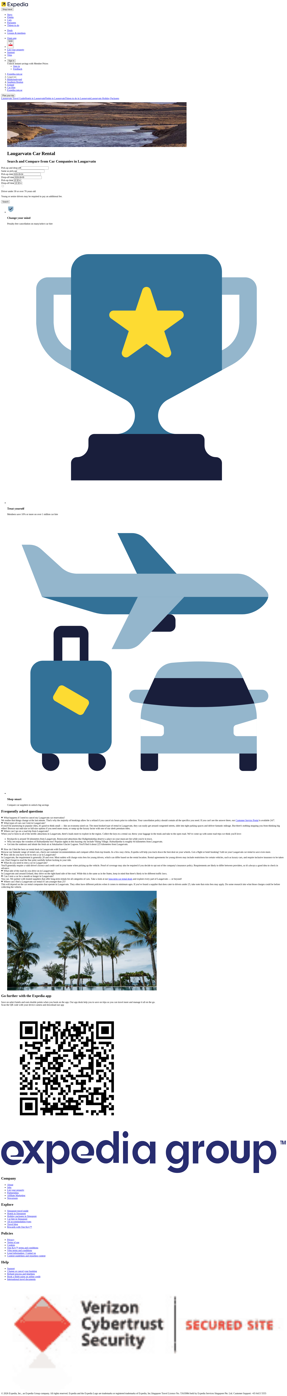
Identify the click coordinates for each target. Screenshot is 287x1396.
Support (11, 52)
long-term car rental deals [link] (120, 879)
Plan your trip (8, 95)
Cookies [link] (11, 1245)
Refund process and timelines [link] (21, 1274)
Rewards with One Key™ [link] (19, 1227)
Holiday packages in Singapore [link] (22, 1216)
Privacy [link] (10, 1239)
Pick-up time (7, 180)
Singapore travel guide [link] (17, 1211)
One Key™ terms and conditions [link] (22, 1247)
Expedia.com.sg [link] (14, 74)
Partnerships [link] (13, 1192)
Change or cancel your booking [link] (22, 1271)
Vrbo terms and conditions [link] (19, 1250)
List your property (15, 49)
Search (5, 202)
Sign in (11, 61)
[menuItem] (13, 98)
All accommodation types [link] (19, 1221)
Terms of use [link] (13, 1242)
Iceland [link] (10, 85)
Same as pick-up (9, 171)
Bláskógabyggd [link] (14, 79)
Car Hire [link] (11, 87)
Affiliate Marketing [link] (16, 1195)
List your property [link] (15, 1190)
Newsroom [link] (12, 1198)
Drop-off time (7, 183)
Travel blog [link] (12, 1224)
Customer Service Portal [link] (247, 820)
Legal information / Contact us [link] (21, 1253)
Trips (9, 55)
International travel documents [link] (21, 1279)
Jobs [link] (9, 1187)
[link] (32, 14)
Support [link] (11, 1268)
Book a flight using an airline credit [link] (23, 1276)
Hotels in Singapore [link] (16, 1213)
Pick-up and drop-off (11, 168)
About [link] (10, 1184)
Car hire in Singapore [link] (17, 1219)
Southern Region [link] (15, 82)
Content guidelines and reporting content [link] (26, 1256)
